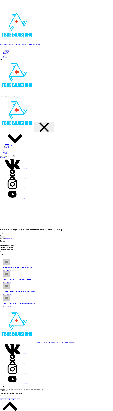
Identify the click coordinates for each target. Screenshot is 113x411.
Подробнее (9, 270)
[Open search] (1, 60)
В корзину (2, 236)
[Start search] (13, 96)
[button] (5, 46)
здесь (60, 395)
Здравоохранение (9, 238)
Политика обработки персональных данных (10, 398)
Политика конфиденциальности (7, 399)
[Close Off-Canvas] (44, 127)
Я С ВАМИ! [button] (5, 59)
